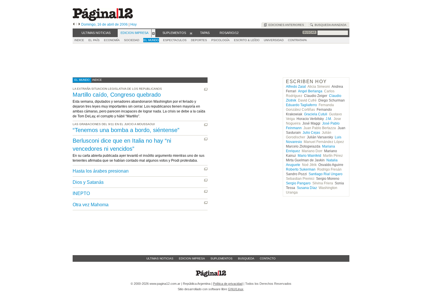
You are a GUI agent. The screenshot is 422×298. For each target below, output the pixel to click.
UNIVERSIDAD (274, 40)
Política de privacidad (228, 283)
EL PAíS (94, 40)
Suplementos (221, 258)
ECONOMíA (112, 40)
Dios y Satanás (88, 182)
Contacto (268, 258)
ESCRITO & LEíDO (247, 40)
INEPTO (81, 193)
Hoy (133, 24)
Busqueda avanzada (329, 24)
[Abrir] (153, 33)
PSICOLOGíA (220, 40)
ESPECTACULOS (175, 40)
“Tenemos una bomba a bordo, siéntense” (126, 130)
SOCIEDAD (131, 40)
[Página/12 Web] (103, 20)
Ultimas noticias (159, 258)
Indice (79, 40)
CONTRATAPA (297, 40)
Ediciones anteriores (285, 24)
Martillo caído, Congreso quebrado (117, 94)
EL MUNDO (151, 40)
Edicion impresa (192, 258)
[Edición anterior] (74, 24)
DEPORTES (199, 40)
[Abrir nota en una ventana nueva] (206, 89)
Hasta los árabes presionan (101, 171)
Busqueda (246, 258)
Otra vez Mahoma (91, 204)
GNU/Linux (235, 289)
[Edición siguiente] (79, 24)
